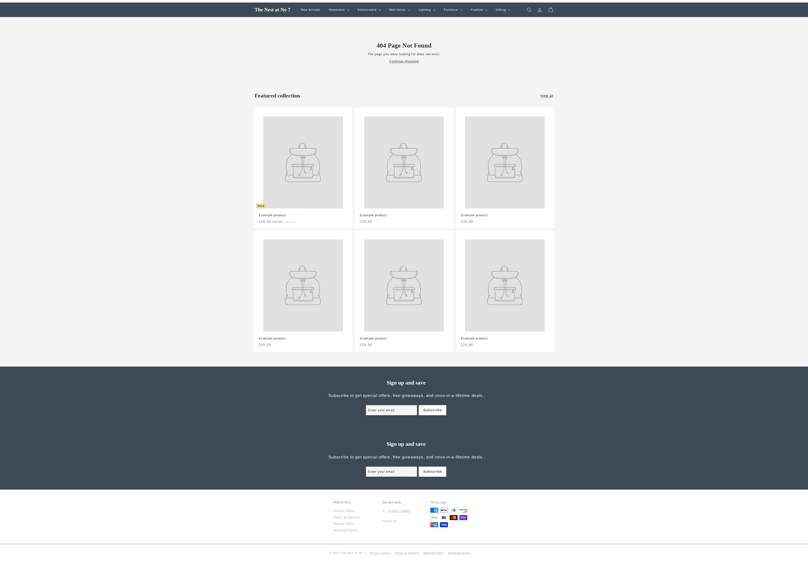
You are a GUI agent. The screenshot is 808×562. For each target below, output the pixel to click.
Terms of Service (347, 517)
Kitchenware (368, 9)
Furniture (451, 9)
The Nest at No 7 (272, 9)
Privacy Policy (344, 511)
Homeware (337, 9)
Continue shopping (404, 61)
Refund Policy (344, 523)
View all (546, 95)
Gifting (501, 9)
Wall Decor (398, 9)
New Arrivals (310, 9)
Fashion (477, 9)
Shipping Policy (345, 530)
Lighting (425, 9)
